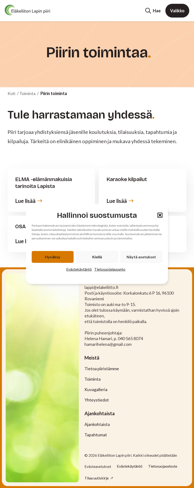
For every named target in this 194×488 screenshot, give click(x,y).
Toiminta (27, 93)
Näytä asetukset (141, 257)
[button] (160, 215)
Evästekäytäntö (79, 269)
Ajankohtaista (97, 424)
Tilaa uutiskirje (96, 478)
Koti (11, 93)
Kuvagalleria (95, 389)
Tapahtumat (95, 434)
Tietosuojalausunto (109, 269)
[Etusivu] (27, 10)
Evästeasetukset (97, 466)
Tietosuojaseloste (162, 466)
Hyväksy (52, 257)
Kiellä (97, 257)
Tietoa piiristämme (101, 368)
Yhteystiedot (96, 399)
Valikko (177, 10)
